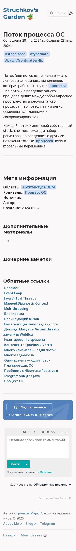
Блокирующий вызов (21, 319)
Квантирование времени (24, 339)
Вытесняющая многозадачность (31, 324)
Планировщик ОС (18, 365)
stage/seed (16, 54)
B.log (29, 523)
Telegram (47, 523)
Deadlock (11, 288)
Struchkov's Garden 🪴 (20, 13)
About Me (11, 523)
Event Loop (13, 293)
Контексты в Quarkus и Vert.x (28, 345)
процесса (57, 85)
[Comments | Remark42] (38, 465)
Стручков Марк (26, 513)
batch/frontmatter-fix (25, 60)
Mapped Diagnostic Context (26, 303)
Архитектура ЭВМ (38, 187)
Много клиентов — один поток (30, 350)
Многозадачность (19, 355)
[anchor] (60, 178)
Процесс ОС (35, 192)
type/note (40, 54)
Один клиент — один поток (27, 360)
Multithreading (16, 308)
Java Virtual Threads (20, 298)
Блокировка (14, 313)
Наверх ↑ (10, 535)
